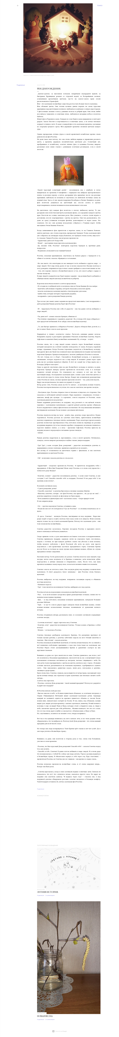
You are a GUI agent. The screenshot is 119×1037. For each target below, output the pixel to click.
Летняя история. (47, 892)
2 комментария (49, 895)
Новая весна (45, 1016)
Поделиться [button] (21, 85)
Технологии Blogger (61, 1031)
